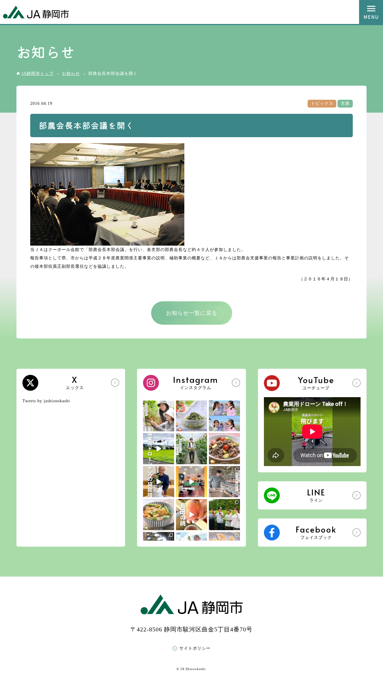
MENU (371, 12)
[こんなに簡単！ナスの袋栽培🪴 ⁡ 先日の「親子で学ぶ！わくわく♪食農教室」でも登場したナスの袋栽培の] (158, 481)
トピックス (322, 103)
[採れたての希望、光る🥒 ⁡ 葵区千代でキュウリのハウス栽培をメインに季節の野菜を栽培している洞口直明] (191, 448)
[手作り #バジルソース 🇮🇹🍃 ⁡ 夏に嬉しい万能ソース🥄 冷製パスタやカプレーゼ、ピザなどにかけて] (191, 416)
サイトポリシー (195, 648)
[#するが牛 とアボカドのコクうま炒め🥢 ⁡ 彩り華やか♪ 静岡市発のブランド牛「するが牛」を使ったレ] (224, 448)
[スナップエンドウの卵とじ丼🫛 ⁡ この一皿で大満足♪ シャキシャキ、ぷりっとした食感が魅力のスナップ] (158, 514)
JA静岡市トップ (38, 73)
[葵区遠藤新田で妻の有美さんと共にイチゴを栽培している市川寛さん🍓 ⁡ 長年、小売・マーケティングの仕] (158, 416)
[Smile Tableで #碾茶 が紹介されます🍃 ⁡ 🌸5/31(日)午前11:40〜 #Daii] (224, 514)
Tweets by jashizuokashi (46, 401)
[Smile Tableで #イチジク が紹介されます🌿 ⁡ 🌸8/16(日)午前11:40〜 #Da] (224, 416)
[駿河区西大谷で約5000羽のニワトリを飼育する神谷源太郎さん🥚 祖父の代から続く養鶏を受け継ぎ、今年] (224, 481)
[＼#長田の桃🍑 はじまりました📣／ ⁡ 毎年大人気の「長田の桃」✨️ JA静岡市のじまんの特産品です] (191, 514)
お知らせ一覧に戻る (191, 313)
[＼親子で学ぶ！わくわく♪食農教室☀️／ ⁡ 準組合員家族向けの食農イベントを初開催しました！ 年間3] (191, 481)
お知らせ (71, 73)
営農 (345, 103)
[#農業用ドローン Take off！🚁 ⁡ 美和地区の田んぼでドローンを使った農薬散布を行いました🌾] (158, 448)
